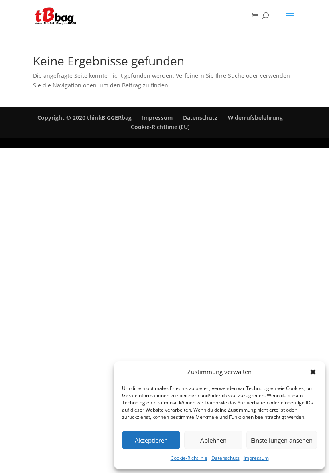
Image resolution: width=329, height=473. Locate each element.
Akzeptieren (151, 440)
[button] (313, 372)
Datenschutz (225, 458)
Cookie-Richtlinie (189, 458)
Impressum (256, 458)
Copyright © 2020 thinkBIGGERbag (84, 117)
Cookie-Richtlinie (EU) (160, 127)
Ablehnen (213, 440)
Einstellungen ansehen (282, 440)
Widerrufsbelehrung (255, 117)
